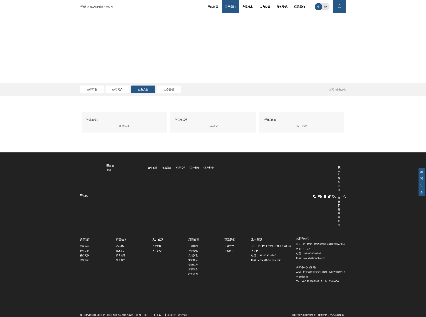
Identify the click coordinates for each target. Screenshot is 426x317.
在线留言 (166, 167)
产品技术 (121, 239)
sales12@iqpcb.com (314, 258)
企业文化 (143, 89)
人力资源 (157, 239)
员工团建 (301, 126)
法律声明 (92, 89)
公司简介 (117, 89)
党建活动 (124, 126)
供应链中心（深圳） (306, 267)
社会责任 (168, 89)
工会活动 (213, 126)
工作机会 (195, 167)
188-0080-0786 (267, 255)
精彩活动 (180, 167)
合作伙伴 (152, 167)
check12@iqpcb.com (269, 260)
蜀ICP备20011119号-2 (304, 315)
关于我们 (85, 239)
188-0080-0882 (312, 253)
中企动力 (334, 315)
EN (325, 6)
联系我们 (229, 239)
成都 (341, 315)
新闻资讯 (193, 239)
